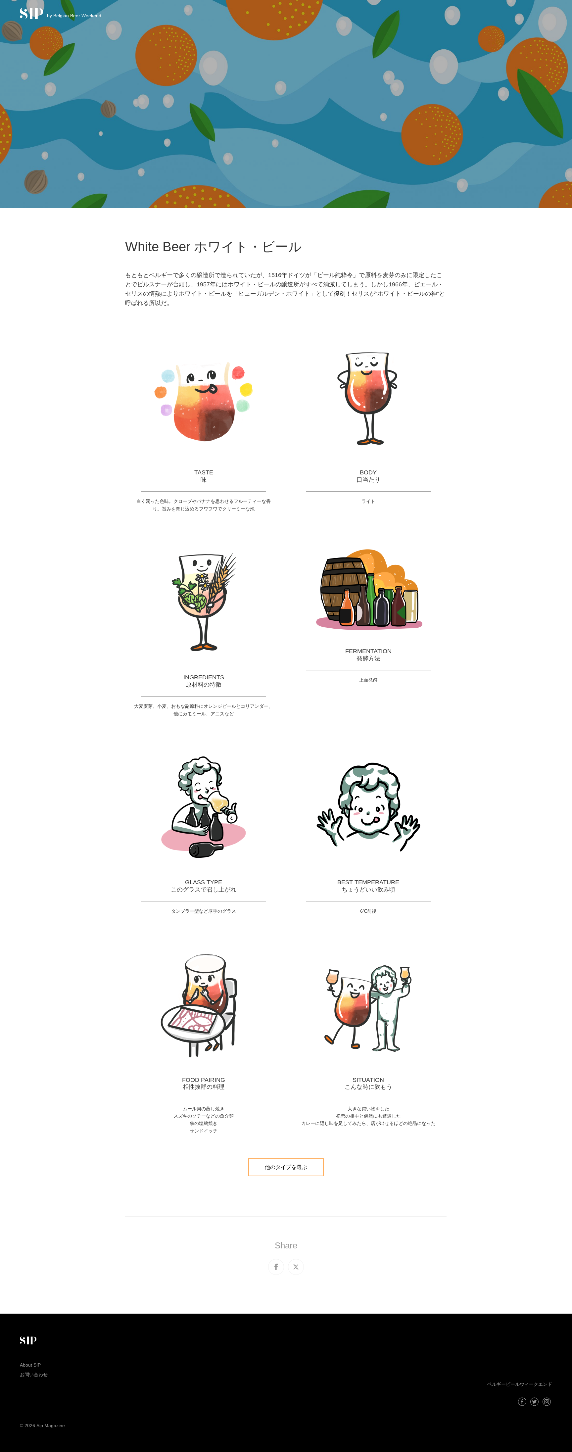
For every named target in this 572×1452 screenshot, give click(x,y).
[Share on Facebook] (276, 1267)
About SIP (30, 1365)
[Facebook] (522, 1401)
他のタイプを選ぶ (286, 1167)
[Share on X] (296, 1267)
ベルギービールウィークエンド (519, 1384)
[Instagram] (547, 1401)
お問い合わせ (34, 1374)
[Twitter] (534, 1401)
